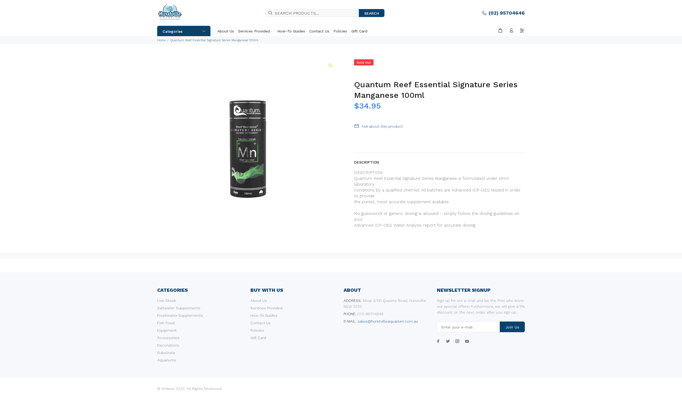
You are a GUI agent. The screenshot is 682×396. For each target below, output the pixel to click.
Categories (172, 31)
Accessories (168, 338)
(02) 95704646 (507, 13)
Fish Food (165, 323)
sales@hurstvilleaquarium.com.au (388, 321)
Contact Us (260, 323)
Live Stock (166, 300)
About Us (258, 300)
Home (161, 40)
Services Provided (266, 308)
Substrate (166, 353)
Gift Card (258, 338)
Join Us (512, 327)
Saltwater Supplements (178, 308)
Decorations (168, 345)
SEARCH (371, 13)
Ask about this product (382, 126)
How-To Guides (264, 315)
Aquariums (166, 360)
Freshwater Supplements (180, 315)
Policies (257, 330)
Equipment (167, 330)
